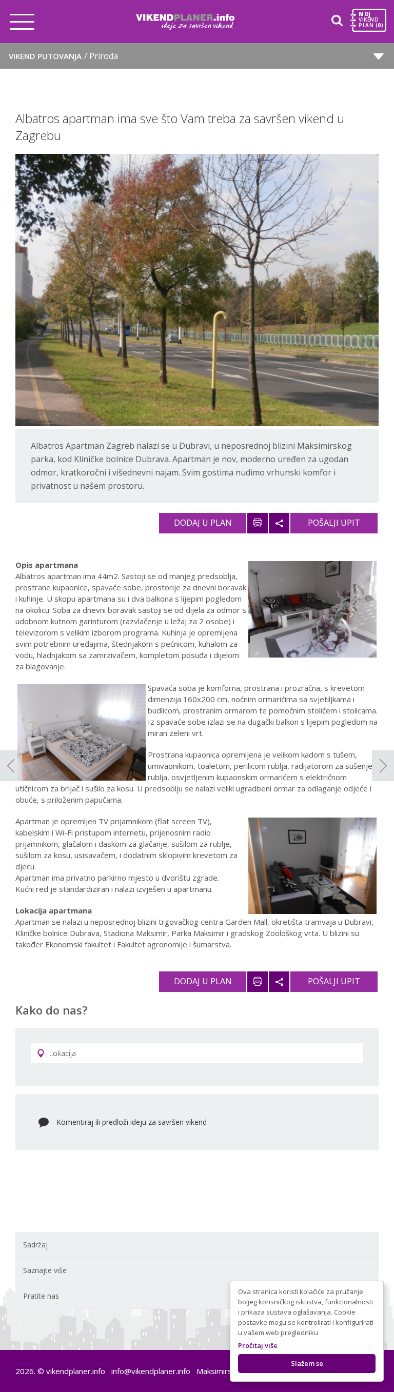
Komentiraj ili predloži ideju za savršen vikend (131, 1122)
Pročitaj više (258, 1345)
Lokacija (62, 1053)
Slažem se (307, 1363)
